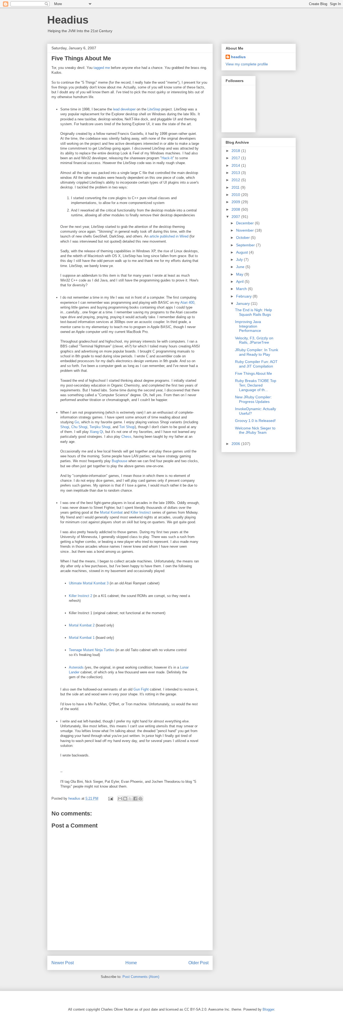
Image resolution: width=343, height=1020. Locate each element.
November (245, 230)
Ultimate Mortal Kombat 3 (89, 583)
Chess (126, 437)
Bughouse (119, 461)
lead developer (124, 109)
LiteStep (153, 109)
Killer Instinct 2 (80, 596)
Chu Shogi (79, 427)
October (243, 237)
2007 (236, 216)
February (244, 296)
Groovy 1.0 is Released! (255, 420)
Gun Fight (141, 689)
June (240, 267)
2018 (236, 151)
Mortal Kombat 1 (82, 638)
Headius (67, 20)
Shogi (64, 427)
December (245, 223)
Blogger (268, 1009)
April (240, 281)
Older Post (198, 962)
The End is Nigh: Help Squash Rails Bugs (253, 312)
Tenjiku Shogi (100, 427)
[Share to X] (130, 798)
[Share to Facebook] (135, 798)
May (240, 274)
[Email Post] (110, 798)
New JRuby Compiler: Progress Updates (253, 399)
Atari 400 (187, 303)
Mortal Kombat (111, 512)
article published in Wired (169, 236)
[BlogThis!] (125, 798)
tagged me (102, 68)
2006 (236, 444)
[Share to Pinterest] (140, 798)
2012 (236, 180)
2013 (236, 172)
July (240, 259)
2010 (236, 194)
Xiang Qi (96, 432)
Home (131, 962)
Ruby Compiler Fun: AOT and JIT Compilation (256, 363)
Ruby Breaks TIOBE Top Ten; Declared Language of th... (255, 385)
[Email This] (120, 798)
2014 (236, 165)
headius (238, 57)
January (243, 303)
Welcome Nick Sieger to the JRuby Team (255, 430)
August (242, 252)
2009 (236, 202)
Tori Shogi (127, 427)
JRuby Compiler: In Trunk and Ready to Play (256, 352)
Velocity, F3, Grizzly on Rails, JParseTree (254, 340)
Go (76, 422)
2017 (236, 158)
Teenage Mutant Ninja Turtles (91, 650)
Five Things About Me (253, 373)
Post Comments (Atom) (140, 977)
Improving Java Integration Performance (248, 326)
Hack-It (167, 158)
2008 (236, 209)
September (246, 245)
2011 (236, 187)
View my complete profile (247, 64)
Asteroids (76, 667)
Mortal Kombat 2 (82, 625)
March (242, 289)
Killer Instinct (141, 512)
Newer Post (62, 962)
